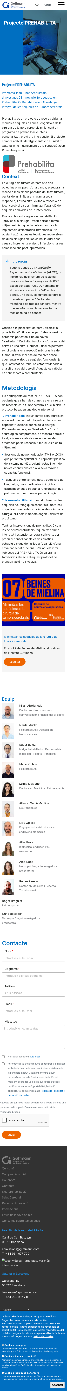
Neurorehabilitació (14, 1191)
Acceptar (57, 1385)
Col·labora (8, 1180)
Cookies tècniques (15, 1345)
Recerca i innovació (15, 1203)
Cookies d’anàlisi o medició (20, 1356)
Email (8, 1004)
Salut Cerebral (11, 1197)
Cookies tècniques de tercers (21, 1372)
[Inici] (13, 5)
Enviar (11, 1134)
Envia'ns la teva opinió (17, 1215)
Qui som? (8, 1168)
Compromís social (14, 1174)
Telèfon (10, 986)
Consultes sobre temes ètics (21, 1220)
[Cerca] (37, 5)
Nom (8, 951)
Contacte (8, 1186)
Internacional (10, 1209)
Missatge (11, 1021)
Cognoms (11, 968)
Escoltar (14, 661)
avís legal (35, 1056)
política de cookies (43, 1336)
